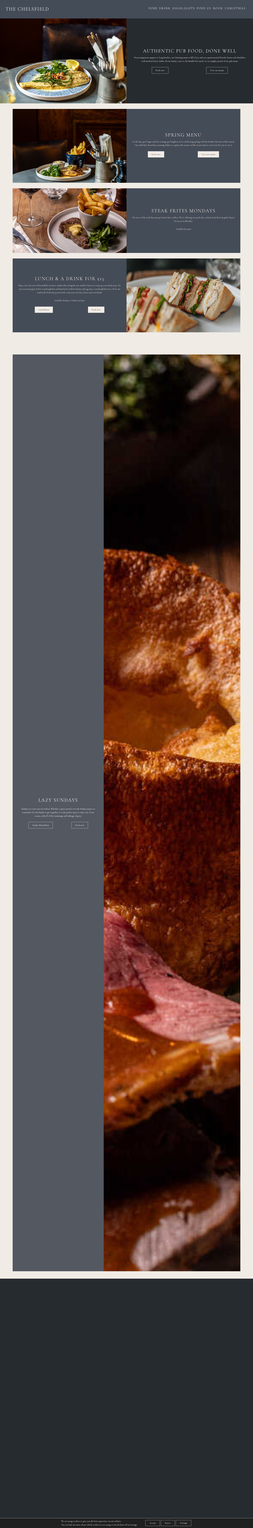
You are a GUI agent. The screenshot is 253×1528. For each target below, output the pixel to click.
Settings (183, 1523)
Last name (131, 377)
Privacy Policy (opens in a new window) (104, 428)
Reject (168, 1523)
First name (95, 377)
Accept (152, 1523)
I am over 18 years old (101, 415)
